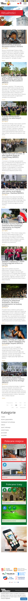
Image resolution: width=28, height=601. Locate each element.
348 (25, 405)
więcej (3, 60)
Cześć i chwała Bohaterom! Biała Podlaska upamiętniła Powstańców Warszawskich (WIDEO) (12, 80)
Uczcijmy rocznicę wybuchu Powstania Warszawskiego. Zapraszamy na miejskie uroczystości (12, 226)
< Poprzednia (9, 403)
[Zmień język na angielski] (21, 3)
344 (7, 405)
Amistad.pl (24, 590)
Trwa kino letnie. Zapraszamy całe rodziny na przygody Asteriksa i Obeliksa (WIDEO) (13, 191)
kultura (3, 425)
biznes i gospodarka (7, 419)
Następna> (23, 407)
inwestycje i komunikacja (8, 422)
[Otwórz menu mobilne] (25, 3)
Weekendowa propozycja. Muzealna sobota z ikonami (12, 46)
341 (16, 403)
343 (25, 403)
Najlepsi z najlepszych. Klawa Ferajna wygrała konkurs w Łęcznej (13, 263)
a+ (18, 1)
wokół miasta (5, 430)
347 (20, 405)
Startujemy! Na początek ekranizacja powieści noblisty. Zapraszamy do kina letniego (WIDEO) (13, 380)
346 (16, 405)
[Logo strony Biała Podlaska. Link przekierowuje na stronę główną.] (5, 2)
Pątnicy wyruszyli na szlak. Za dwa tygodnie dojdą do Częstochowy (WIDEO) (13, 155)
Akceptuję (23, 599)
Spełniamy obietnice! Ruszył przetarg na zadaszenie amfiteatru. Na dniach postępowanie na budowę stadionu (12, 302)
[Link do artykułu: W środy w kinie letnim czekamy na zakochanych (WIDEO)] (14, 108)
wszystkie (4, 435)
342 (20, 403)
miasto (3, 417)
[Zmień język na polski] (18, 3)
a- (19, 1)
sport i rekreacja (5, 427)
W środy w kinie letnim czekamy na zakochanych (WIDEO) (11, 118)
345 (12, 405)
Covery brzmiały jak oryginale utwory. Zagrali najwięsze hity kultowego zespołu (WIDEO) (13, 341)
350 (17, 407)
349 (12, 407)
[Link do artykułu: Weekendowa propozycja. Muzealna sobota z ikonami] (14, 37)
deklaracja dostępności (11, 1)
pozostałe (4, 433)
